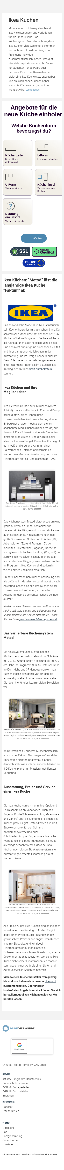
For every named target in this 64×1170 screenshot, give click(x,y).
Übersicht (50, 981)
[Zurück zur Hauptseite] (32, 1028)
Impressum (9, 1095)
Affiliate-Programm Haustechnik (22, 1079)
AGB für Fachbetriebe (15, 1091)
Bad (5, 1132)
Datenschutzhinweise (15, 1083)
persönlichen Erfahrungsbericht (38, 619)
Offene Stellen (11, 1111)
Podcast (7, 1107)
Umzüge (8, 1144)
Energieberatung (12, 1136)
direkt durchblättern (40, 369)
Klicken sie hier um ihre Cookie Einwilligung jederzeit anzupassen (30, 1154)
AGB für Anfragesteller (16, 1087)
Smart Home (10, 1140)
